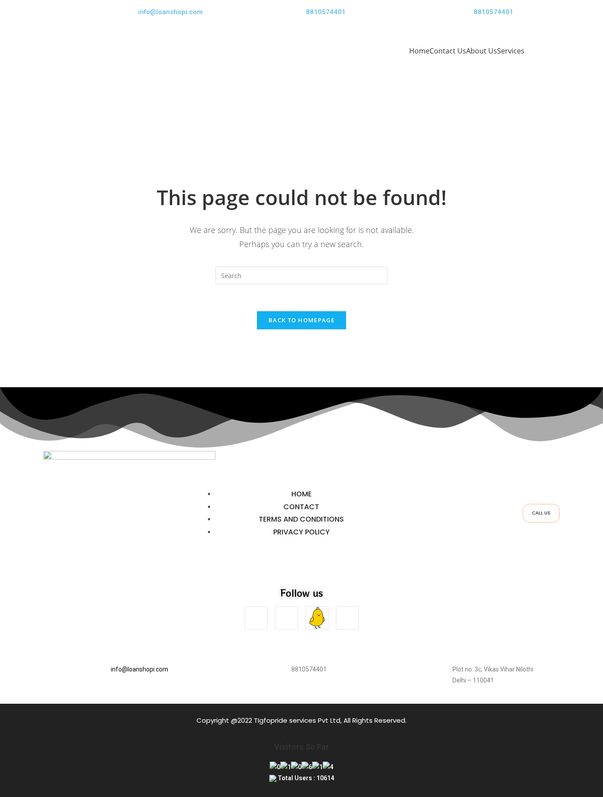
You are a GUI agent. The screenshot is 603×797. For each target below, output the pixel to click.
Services (510, 50)
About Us (481, 50)
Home (419, 50)
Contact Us (448, 50)
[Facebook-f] (256, 617)
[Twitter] (347, 617)
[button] (513, 50)
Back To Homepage (301, 320)
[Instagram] (286, 617)
